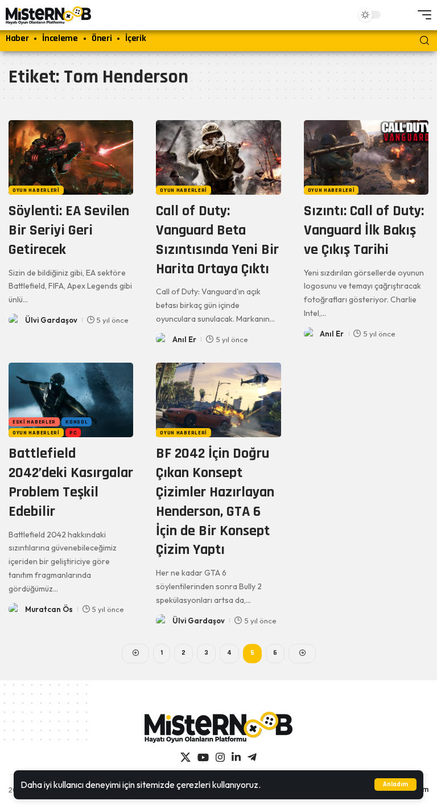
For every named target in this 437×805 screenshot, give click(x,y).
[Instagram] (220, 757)
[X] (185, 757)
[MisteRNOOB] (218, 727)
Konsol (76, 421)
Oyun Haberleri (36, 190)
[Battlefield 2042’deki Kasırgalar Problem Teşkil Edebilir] (71, 400)
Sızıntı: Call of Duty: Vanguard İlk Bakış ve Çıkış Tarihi (364, 230)
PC (73, 432)
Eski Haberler (34, 421)
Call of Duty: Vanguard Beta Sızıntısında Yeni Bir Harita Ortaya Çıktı (217, 240)
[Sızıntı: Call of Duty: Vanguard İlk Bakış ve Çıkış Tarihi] (366, 157)
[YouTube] (203, 757)
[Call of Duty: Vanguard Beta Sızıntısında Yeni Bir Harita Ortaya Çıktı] (218, 157)
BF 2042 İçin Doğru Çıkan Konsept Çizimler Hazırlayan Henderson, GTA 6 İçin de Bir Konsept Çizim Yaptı (215, 501)
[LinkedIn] (236, 757)
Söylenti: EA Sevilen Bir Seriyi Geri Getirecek (69, 230)
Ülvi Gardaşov (51, 320)
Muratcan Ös (49, 609)
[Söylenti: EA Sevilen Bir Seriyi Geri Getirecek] (71, 157)
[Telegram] (252, 757)
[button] (395, 784)
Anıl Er (184, 339)
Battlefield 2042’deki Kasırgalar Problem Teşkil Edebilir (71, 482)
